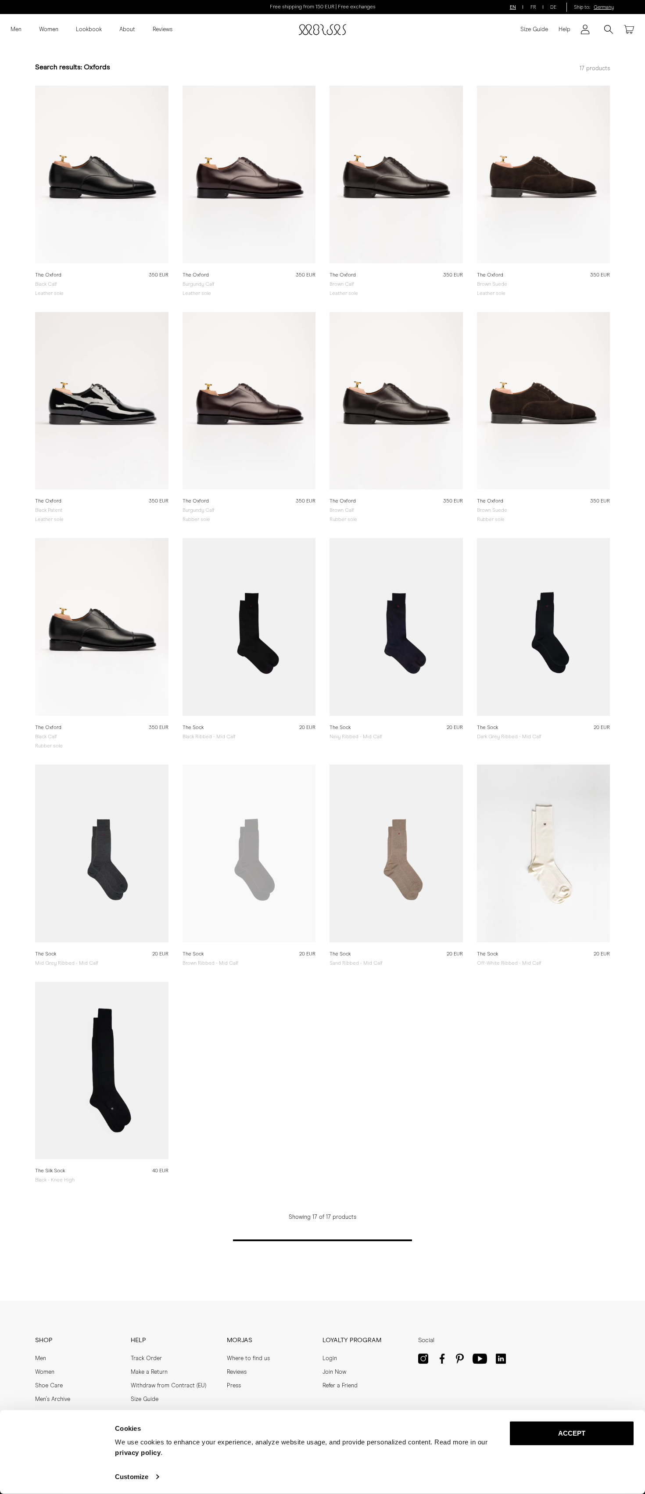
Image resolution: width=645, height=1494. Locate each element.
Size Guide (534, 29)
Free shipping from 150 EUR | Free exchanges (323, 7)
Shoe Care (49, 1386)
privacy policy (138, 1452)
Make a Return (149, 1372)
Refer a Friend (340, 1386)
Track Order (146, 1358)
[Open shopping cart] (629, 29)
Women (48, 29)
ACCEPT (572, 1433)
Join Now (334, 1372)
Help (564, 29)
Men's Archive (52, 1399)
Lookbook (89, 29)
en (513, 7)
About (127, 29)
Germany (604, 7)
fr (533, 7)
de (553, 7)
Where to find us (248, 1358)
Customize (131, 1476)
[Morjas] (322, 29)
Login (329, 1358)
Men (16, 29)
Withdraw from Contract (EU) (168, 1386)
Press (234, 1386)
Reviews (162, 29)
